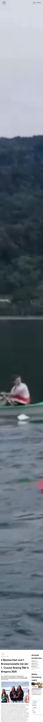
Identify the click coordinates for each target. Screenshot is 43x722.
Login (34, 2)
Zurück (3, 654)
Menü (39, 2)
